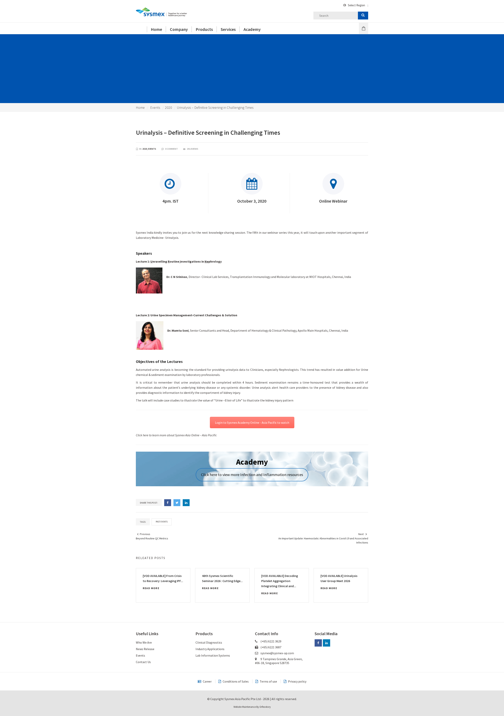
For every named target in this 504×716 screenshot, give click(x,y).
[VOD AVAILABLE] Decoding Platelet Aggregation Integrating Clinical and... (279, 581)
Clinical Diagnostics (208, 642)
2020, (145, 148)
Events (155, 107)
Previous (145, 534)
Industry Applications (209, 649)
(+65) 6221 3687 (270, 647)
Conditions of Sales (235, 681)
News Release (145, 649)
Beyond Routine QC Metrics (152, 538)
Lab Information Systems (212, 655)
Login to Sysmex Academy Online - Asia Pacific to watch (252, 422)
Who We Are (144, 642)
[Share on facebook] (167, 502)
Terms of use (268, 681)
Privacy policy (296, 681)
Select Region (356, 5)
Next (361, 534)
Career (207, 681)
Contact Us (143, 662)
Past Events (162, 521)
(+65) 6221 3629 (270, 641)
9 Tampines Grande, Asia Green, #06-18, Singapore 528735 (279, 661)
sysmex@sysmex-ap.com (277, 653)
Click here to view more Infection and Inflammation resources (252, 474)
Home (140, 107)
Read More (151, 588)
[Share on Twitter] (176, 502)
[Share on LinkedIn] (186, 502)
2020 (168, 107)
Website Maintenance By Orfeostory (252, 707)
